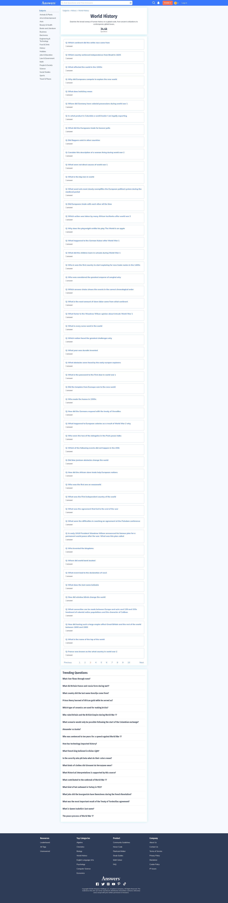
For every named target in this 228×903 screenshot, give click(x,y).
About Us (153, 842)
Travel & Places (45, 79)
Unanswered (45, 851)
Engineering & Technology (45, 40)
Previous (68, 662)
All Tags (43, 847)
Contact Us (154, 847)
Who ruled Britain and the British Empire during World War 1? (90, 715)
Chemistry (80, 847)
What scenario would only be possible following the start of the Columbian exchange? (101, 722)
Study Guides (118, 856)
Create (166, 3)
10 (129, 662)
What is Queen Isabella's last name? (78, 808)
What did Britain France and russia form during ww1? (86, 686)
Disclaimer (153, 860)
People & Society (46, 65)
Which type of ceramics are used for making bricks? (85, 707)
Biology (79, 851)
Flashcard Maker (119, 851)
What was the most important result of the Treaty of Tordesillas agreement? (96, 801)
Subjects (42, 11)
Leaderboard (45, 842)
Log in (184, 3)
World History (83, 11)
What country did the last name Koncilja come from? (86, 693)
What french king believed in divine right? (81, 751)
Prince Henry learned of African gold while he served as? (88, 700)
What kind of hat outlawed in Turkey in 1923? (82, 787)
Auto (41, 21)
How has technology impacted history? (80, 743)
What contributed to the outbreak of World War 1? (85, 780)
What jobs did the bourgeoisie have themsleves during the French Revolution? (97, 794)
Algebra (80, 842)
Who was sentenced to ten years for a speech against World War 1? (92, 736)
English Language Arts (85, 860)
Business (43, 32)
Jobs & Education (46, 55)
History (42, 48)
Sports (42, 75)
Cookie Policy (155, 864)
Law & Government (47, 58)
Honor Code (117, 847)
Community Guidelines (121, 842)
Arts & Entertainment (48, 18)
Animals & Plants (46, 15)
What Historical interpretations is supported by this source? (89, 772)
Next (142, 662)
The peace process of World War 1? (78, 816)
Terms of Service (156, 851)
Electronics (44, 35)
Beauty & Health (46, 25)
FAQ (114, 864)
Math (42, 62)
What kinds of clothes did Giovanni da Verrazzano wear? (87, 765)
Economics (81, 873)
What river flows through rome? (76, 678)
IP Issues (153, 869)
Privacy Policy (155, 856)
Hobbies (43, 51)
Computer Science (84, 869)
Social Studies (45, 72)
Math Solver (117, 860)
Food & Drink (44, 45)
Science (43, 69)
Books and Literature (48, 28)
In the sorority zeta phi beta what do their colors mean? (87, 758)
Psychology (81, 864)
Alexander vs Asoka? (72, 729)
